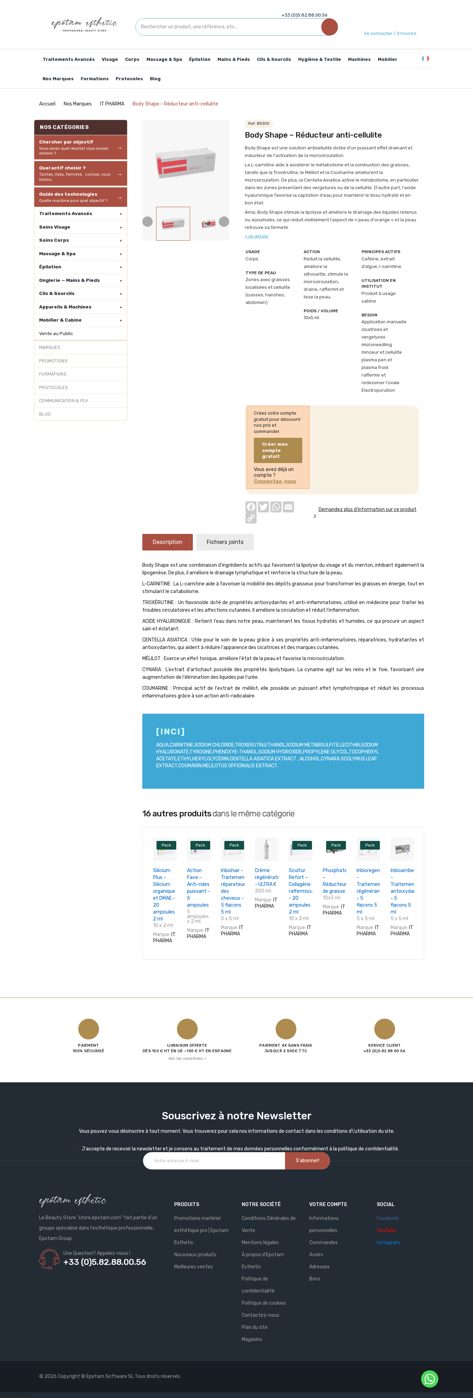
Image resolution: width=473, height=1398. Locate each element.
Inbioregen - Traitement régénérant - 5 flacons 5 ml (370, 891)
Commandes (323, 1243)
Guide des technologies (73, 197)
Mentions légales (260, 1243)
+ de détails (256, 236)
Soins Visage (54, 227)
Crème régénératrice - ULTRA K (270, 877)
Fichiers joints (225, 542)
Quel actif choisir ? (74, 173)
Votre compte (328, 1204)
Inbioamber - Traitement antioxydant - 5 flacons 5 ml (405, 891)
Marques (49, 347)
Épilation (50, 266)
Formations (52, 374)
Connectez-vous (275, 481)
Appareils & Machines (65, 306)
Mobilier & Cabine (60, 320)
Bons (314, 1279)
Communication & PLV (63, 400)
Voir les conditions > (187, 1058)
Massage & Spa (57, 253)
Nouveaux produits (195, 1255)
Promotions (53, 360)
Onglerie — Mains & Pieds (69, 280)
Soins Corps (54, 240)
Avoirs (316, 1255)
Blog (45, 414)
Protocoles (53, 387)
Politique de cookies (264, 1303)
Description (167, 542)
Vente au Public (56, 333)
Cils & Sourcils (56, 293)
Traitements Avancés (65, 213)
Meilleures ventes (193, 1267)
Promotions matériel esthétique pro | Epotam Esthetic (201, 1230)
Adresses (319, 1267)
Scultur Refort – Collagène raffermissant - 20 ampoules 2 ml (304, 891)
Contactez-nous (260, 1315)
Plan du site (255, 1327)
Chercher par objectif (73, 147)
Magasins (252, 1339)
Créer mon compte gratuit (275, 450)
